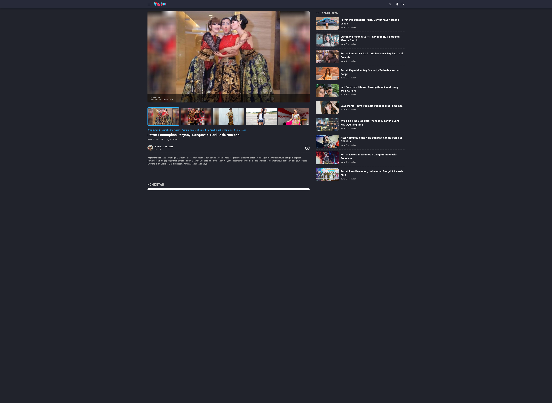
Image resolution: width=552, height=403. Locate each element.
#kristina (228, 130)
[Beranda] (390, 4)
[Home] (159, 4)
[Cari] (404, 4)
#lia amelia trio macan (169, 130)
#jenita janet (240, 130)
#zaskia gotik (216, 130)
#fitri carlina (203, 130)
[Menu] (148, 4)
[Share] (397, 4)
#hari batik (152, 130)
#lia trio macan (188, 130)
